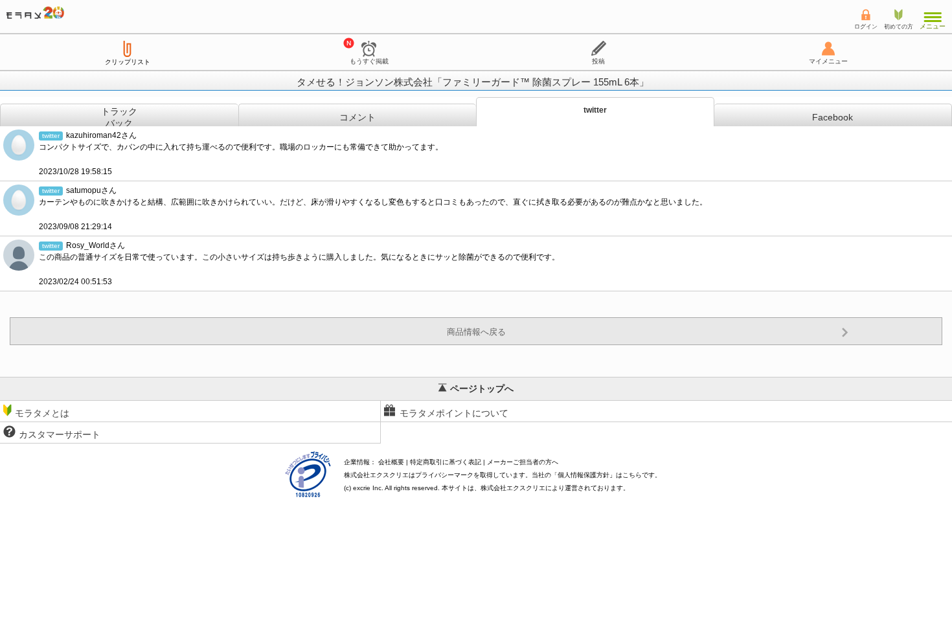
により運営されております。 (555, 487)
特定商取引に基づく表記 (445, 462)
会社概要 (391, 462)
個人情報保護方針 (583, 474)
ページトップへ (482, 388)
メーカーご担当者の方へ (522, 462)
